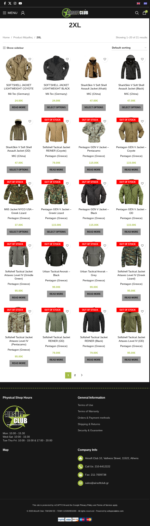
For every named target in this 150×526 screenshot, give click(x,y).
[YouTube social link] (20, 3)
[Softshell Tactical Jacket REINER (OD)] (56, 320)
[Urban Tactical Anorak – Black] (56, 254)
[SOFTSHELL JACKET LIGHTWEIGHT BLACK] (56, 68)
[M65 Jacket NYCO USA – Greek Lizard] (19, 192)
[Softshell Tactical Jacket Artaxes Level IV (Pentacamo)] (19, 320)
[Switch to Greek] (144, 3)
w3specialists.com (115, 511)
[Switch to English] (138, 3)
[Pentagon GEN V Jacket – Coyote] (131, 130)
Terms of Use (85, 405)
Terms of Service (104, 505)
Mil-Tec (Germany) (19, 93)
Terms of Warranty (88, 411)
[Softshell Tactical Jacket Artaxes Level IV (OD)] (131, 320)
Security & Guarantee (90, 430)
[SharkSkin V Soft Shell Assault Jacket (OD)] (19, 130)
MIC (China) (94, 93)
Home (6, 37)
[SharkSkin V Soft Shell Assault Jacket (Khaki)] (94, 68)
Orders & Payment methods (94, 417)
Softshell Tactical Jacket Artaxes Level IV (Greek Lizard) (131, 275)
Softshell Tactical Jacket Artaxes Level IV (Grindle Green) (18, 275)
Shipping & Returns (89, 424)
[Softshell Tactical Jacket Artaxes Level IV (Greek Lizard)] (131, 254)
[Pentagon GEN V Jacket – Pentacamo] (94, 130)
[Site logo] (75, 12)
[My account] (23, 12)
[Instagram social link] (14, 3)
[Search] (137, 12)
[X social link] (9, 3)
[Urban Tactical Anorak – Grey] (94, 254)
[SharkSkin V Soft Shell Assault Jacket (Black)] (131, 68)
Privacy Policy (86, 505)
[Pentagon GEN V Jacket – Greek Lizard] (56, 192)
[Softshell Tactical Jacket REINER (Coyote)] (56, 130)
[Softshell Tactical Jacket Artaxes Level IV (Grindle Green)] (19, 254)
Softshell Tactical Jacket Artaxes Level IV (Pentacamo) (19, 341)
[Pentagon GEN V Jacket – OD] (131, 192)
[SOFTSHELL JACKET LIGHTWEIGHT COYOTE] (19, 68)
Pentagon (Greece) (56, 156)
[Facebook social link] (5, 3)
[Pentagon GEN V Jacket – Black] (94, 192)
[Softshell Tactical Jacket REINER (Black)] (94, 320)
